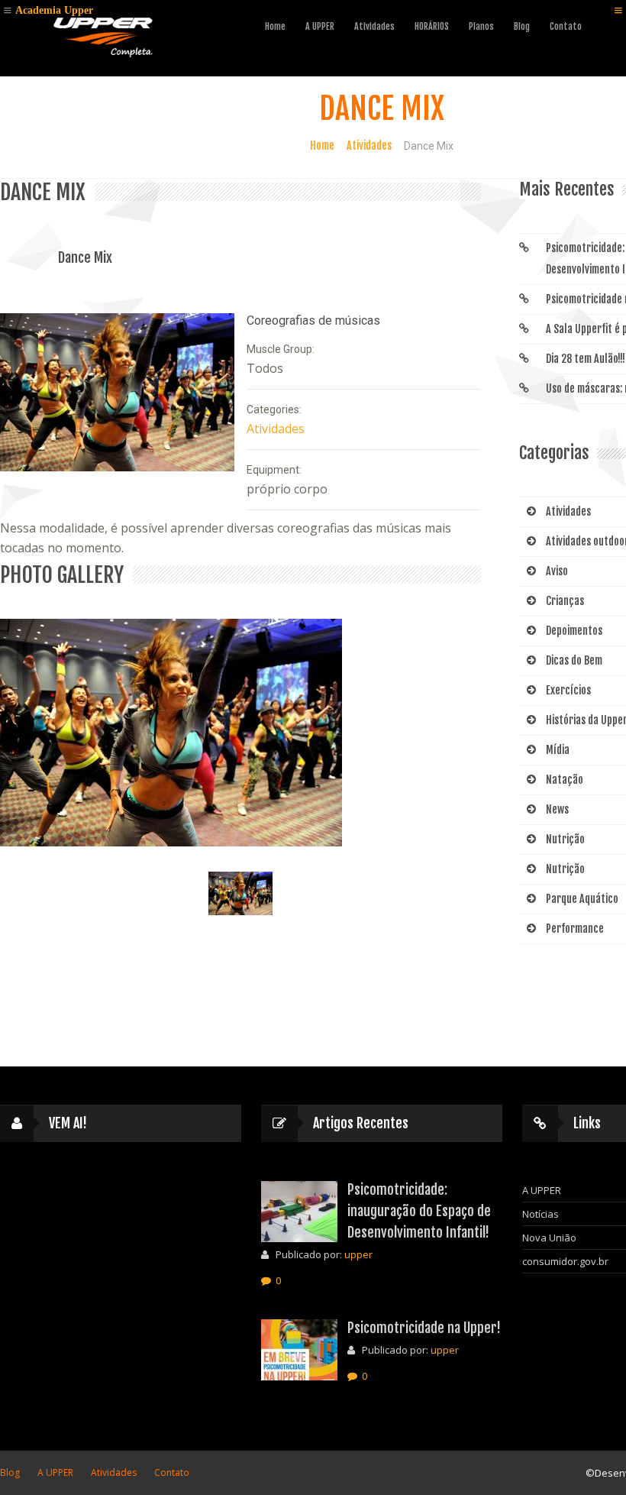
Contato (566, 26)
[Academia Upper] (103, 35)
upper (358, 1254)
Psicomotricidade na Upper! (424, 1327)
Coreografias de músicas (313, 320)
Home (275, 26)
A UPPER (319, 26)
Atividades (369, 145)
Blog (522, 26)
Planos (481, 26)
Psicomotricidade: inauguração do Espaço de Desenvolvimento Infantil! (419, 1211)
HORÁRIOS (432, 26)
